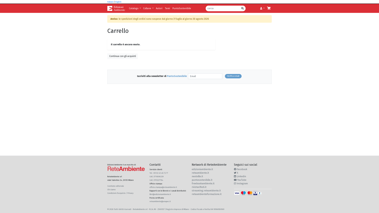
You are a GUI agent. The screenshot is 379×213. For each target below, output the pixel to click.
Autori (159, 8)
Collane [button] (147, 8)
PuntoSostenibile (181, 8)
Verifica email (233, 76)
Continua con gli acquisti (122, 56)
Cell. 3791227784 (156, 180)
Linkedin (241, 176)
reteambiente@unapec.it (160, 201)
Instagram (242, 183)
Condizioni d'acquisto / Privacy (120, 193)
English (118, 2)
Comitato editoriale (115, 186)
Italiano (110, 2)
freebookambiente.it (203, 183)
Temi (167, 8)
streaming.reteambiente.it (206, 190)
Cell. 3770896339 (157, 176)
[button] (262, 8)
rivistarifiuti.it (199, 187)
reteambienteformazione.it (206, 194)
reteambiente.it (200, 172)
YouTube (241, 180)
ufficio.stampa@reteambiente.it (163, 187)
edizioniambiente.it (202, 169)
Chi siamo (111, 189)
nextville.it (197, 176)
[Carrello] (269, 8)
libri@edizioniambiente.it (160, 194)
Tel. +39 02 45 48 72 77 (159, 173)
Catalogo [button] (134, 8)
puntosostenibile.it (202, 180)
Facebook (241, 169)
